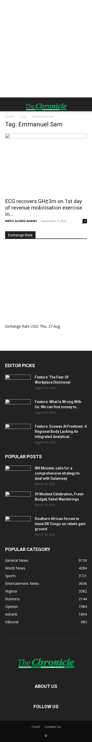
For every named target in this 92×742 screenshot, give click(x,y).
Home (9, 116)
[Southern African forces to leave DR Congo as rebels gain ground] (18, 525)
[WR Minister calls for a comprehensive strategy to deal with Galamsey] (18, 475)
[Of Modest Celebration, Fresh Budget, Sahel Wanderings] (18, 500)
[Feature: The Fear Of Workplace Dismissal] (18, 384)
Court (36, 727)
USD (34, 326)
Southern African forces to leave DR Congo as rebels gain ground (60, 524)
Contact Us (53, 727)
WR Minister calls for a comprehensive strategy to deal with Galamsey (57, 473)
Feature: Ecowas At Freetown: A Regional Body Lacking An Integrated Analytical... (61, 431)
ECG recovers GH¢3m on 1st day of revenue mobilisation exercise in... (43, 207)
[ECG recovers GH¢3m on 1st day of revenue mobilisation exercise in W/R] (46, 164)
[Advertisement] (46, 49)
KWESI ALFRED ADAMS (21, 221)
